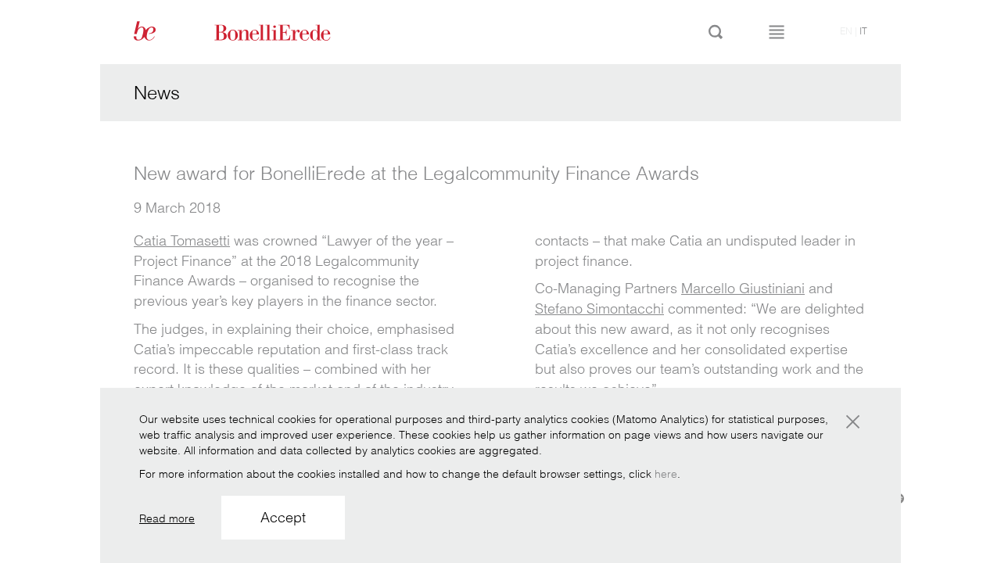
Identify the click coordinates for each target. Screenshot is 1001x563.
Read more (167, 518)
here (666, 474)
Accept (283, 517)
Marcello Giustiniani (743, 288)
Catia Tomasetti (182, 240)
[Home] (290, 31)
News (157, 92)
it (863, 31)
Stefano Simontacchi (599, 308)
